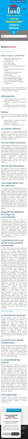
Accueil (2, 51)
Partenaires (23, 428)
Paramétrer (6, 434)
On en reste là (14, 414)
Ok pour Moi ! (15, 434)
